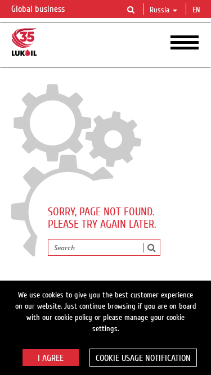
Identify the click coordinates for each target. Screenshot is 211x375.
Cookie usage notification (143, 358)
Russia (159, 10)
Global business (39, 9)
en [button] (197, 10)
